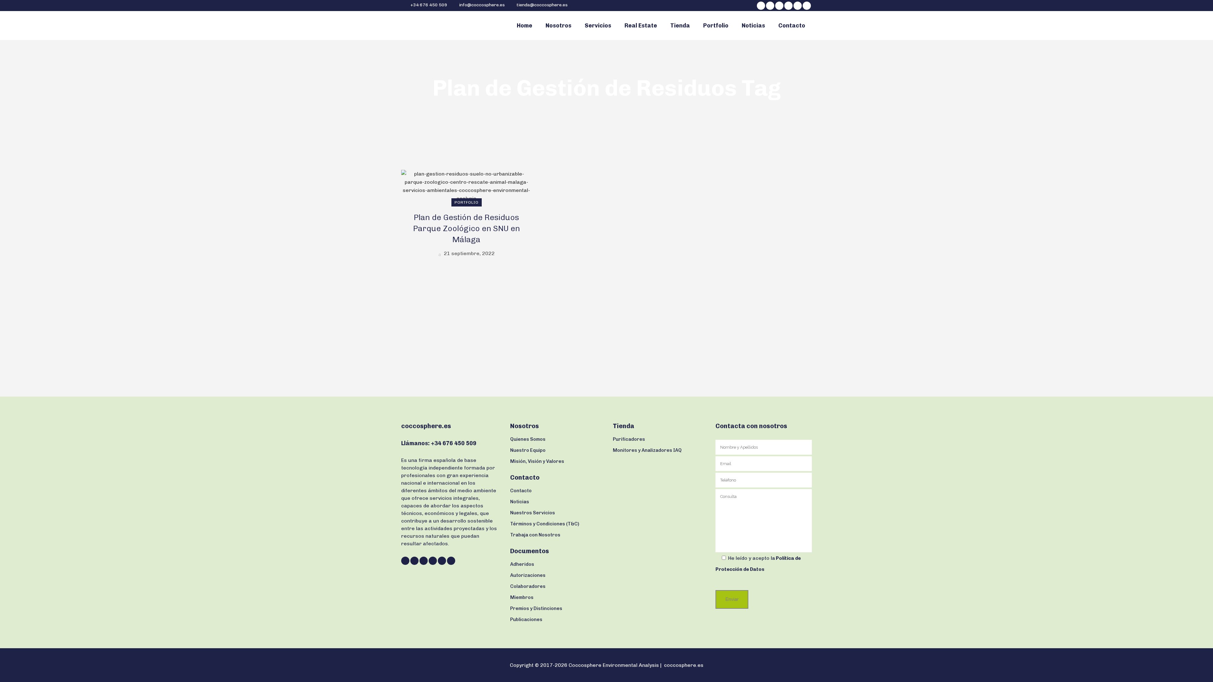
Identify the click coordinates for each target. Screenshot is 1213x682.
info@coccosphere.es (482, 5)
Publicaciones (526, 619)
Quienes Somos (528, 439)
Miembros (522, 597)
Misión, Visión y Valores (537, 461)
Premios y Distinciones (536, 608)
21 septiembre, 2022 (469, 253)
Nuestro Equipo (528, 450)
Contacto (521, 491)
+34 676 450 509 (428, 5)
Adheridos (522, 564)
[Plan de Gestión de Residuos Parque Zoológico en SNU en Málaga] (466, 186)
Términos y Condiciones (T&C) (544, 524)
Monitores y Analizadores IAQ (647, 450)
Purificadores (629, 439)
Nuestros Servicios (532, 513)
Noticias (519, 502)
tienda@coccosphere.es (542, 5)
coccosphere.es (683, 665)
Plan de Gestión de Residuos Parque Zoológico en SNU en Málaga (466, 228)
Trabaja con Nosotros (535, 535)
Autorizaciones (528, 575)
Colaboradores (528, 586)
